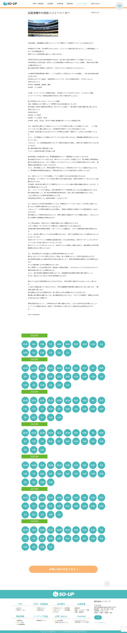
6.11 (59, 376)
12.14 (25, 465)
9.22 (76, 497)
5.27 (76, 344)
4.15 (93, 344)
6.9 (50, 506)
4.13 (84, 473)
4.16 (93, 376)
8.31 (84, 465)
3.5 (33, 385)
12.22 (25, 497)
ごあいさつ (56, 610)
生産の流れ (40, 610)
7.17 (33, 409)
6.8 (50, 473)
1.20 (50, 514)
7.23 (33, 376)
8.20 (101, 368)
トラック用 (19, 622)
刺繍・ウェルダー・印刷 (81, 610)
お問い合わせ (95, 3)
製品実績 (70, 3)
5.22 (67, 409)
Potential (81, 616)
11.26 (42, 368)
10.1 (76, 368)
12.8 (33, 497)
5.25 (59, 473)
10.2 (76, 400)
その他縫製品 (20, 624)
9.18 (84, 400)
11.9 (42, 465)
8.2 (25, 441)
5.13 (84, 344)
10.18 (67, 433)
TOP (20, 604)
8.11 (101, 497)
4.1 (101, 344)
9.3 (93, 368)
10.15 (67, 368)
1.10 (59, 417)
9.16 (84, 530)
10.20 (59, 497)
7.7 (33, 506)
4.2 (101, 376)
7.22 (42, 344)
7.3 (42, 409)
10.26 (50, 465)
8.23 (101, 433)
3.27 (101, 409)
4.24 (84, 409)
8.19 (25, 344)
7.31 (25, 409)
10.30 (59, 400)
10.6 (67, 497)
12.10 (33, 368)
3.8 (93, 441)
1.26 (42, 482)
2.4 (50, 352)
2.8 (25, 450)
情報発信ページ (41, 620)
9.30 (76, 530)
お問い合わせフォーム (61, 622)
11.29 (42, 433)
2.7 (42, 417)
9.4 (93, 400)
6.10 (67, 344)
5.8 (76, 409)
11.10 (50, 497)
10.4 (76, 433)
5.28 (67, 376)
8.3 (101, 465)
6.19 (50, 409)
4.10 (93, 409)
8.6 (25, 376)
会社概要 (67, 610)
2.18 (42, 352)
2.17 (33, 514)
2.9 (33, 482)
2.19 (42, 385)
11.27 (42, 400)
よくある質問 (58, 620)
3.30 (93, 473)
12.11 (33, 400)
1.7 (67, 352)
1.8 (67, 385)
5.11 (67, 473)
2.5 (50, 385)
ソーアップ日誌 (82, 3)
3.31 (93, 506)
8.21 (101, 400)
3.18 (25, 352)
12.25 (25, 400)
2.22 (101, 441)
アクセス (55, 612)
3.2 (25, 482)
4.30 (84, 376)
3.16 (101, 473)
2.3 (42, 514)
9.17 (84, 368)
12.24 (25, 368)
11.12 (50, 368)
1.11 (42, 450)
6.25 (50, 376)
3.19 (25, 385)
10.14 (67, 530)
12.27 (25, 433)
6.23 (42, 506)
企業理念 (67, 608)
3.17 (101, 506)
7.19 (33, 441)
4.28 (76, 506)
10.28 (59, 530)
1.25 (33, 450)
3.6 (25, 417)
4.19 (84, 441)
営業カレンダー (20, 610)
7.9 (42, 376)
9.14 (76, 465)
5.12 (67, 506)
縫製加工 (77, 608)
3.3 (25, 514)
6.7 (59, 441)
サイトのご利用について (100, 622)
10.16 (67, 400)
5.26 (59, 506)
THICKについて (57, 608)
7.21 (25, 506)
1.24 (50, 417)
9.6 (93, 433)
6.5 (59, 409)
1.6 (59, 514)
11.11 (50, 530)
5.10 (76, 441)
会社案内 (50, 3)
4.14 (84, 506)
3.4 (33, 352)
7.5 (42, 441)
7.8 (50, 344)
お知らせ (18, 608)
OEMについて (40, 608)
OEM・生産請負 (38, 3)
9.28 (67, 465)
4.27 (76, 473)
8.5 (33, 344)
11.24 (42, 497)
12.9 (33, 530)
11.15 (50, 433)
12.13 (33, 433)
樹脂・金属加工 (79, 612)
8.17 (93, 465)
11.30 (33, 465)
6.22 (42, 473)
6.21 (50, 441)
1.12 (50, 482)
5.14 (76, 376)
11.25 (42, 530)
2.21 (33, 417)
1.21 (59, 352)
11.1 (59, 433)
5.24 (67, 441)
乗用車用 (19, 620)
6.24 (59, 344)
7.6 (33, 473)
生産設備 (60, 3)
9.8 (84, 497)
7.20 (25, 473)
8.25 (93, 497)
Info (98, 617)
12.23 (25, 530)
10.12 (59, 465)
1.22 (59, 385)
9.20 (84, 433)
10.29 (59, 368)
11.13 (50, 400)
